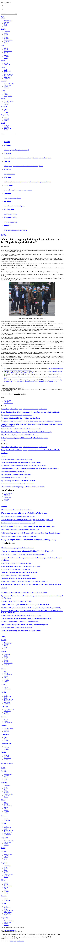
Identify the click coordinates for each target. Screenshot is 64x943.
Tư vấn (5, 70)
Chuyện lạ (6, 22)
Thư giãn (6, 112)
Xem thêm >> (4, 441)
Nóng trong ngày (8, 20)
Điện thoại (6, 88)
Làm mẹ (6, 94)
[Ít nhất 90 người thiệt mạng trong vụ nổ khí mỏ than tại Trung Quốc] (18, 523)
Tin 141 (6, 42)
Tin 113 (5, 33)
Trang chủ (3, 763)
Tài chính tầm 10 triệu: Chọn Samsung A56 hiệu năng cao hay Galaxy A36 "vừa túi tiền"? (30, 468)
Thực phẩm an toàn (8, 101)
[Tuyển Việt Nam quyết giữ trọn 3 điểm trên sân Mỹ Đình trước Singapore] (19, 435)
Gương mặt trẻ (7, 128)
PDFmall (6, 500)
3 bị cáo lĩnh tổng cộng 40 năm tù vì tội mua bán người (18, 578)
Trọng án (6, 37)
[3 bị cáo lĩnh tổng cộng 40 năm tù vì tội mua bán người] (15, 575)
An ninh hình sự (8, 493)
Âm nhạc (6, 55)
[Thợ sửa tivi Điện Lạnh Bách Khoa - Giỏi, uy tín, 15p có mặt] (16, 415)
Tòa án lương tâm (8, 40)
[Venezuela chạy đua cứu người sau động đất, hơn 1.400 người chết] (18, 516)
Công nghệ (6, 499)
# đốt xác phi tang (8, 403)
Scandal (6, 49)
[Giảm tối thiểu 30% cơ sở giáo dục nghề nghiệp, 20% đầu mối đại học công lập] (21, 428)
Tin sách (6, 129)
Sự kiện (4, 506)
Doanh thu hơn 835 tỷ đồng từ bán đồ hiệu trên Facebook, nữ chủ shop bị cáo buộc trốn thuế (31, 584)
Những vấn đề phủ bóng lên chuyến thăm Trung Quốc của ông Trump (28, 539)
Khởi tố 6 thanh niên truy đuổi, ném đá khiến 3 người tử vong (21, 462)
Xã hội (5, 496)
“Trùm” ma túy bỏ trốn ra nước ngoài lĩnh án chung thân (19, 572)
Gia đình (3, 90)
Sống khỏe (6, 104)
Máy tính (6, 86)
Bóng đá (6, 63)
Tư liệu (5, 25)
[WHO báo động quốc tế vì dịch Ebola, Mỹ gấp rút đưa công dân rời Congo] (20, 529)
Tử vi (5, 117)
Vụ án (5, 26)
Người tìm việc (7, 71)
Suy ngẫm (6, 120)
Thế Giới (3, 18)
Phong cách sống (5, 115)
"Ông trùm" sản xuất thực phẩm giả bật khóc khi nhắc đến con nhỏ (23, 487)
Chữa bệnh (6, 102)
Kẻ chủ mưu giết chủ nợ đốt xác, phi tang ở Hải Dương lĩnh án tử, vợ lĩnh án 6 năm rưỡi (33, 372)
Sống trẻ (3, 123)
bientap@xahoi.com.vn (11, 930)
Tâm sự (5, 93)
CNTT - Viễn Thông (9, 83)
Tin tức (2, 16)
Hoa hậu (6, 52)
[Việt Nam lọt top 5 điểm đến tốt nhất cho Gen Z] (13, 471)
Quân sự (6, 23)
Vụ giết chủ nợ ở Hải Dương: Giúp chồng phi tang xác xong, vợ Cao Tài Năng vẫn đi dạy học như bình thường (33, 380)
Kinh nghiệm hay (8, 96)
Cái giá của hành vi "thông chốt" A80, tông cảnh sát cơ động (20, 566)
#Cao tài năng (7, 400)
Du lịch (5, 110)
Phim (5, 53)
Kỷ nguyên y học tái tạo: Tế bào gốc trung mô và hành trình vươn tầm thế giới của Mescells (30, 412)
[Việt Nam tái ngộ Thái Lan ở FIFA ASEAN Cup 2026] (15, 477)
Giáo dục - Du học (8, 74)
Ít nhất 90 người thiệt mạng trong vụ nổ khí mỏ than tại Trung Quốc (28, 526)
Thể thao (3, 60)
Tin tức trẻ (6, 125)
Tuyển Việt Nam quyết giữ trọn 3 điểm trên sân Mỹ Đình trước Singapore (24, 438)
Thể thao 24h (7, 64)
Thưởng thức (4, 106)
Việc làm (3, 67)
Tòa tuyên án (7, 31)
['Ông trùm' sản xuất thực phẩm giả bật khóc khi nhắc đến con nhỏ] (17, 483)
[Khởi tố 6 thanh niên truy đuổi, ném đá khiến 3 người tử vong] (16, 459)
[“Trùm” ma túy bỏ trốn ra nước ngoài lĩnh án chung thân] (15, 569)
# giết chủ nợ (7, 401)
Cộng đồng (6, 127)
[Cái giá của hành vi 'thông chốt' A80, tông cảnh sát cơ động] (16, 563)
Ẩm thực (6, 109)
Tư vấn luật (6, 41)
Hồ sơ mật (6, 38)
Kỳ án (5, 35)
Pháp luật (3, 29)
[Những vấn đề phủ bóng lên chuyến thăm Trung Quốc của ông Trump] (19, 536)
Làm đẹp (6, 58)
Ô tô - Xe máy (7, 85)
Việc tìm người (7, 78)
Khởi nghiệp (7, 77)
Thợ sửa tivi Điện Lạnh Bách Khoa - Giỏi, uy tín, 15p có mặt (20, 418)
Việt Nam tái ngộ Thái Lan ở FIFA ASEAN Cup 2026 (18, 481)
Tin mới (4, 456)
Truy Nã (6, 34)
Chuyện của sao (8, 51)
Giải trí (2, 45)
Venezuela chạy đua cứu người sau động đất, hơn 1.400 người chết (27, 520)
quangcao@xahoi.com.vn (17, 941)
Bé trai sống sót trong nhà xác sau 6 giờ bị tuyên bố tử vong (24, 513)
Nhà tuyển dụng (8, 75)
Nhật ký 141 (7, 495)
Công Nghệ (3, 81)
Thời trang (6, 56)
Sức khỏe (3, 98)
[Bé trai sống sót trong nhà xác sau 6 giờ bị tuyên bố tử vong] (16, 509)
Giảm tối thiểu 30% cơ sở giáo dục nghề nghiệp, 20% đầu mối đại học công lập (26, 432)
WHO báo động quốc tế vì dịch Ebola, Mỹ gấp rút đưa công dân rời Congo (30, 533)
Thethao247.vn (7, 497)
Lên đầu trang (9, 763)
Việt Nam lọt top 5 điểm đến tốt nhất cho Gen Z (16, 474)
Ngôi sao (6, 48)
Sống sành (6, 119)
